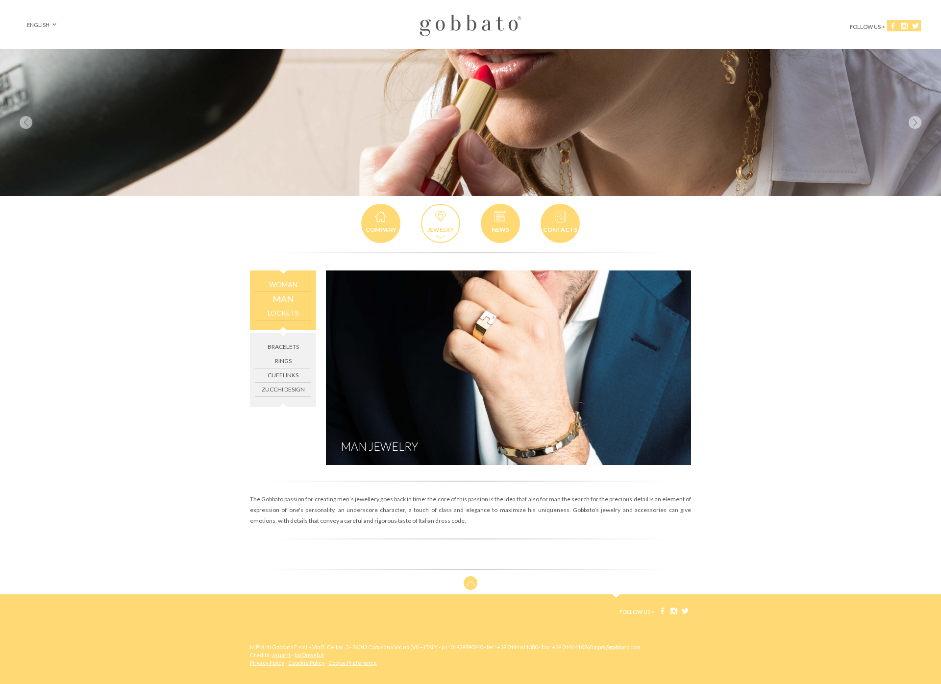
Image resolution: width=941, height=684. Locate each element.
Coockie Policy (306, 663)
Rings (283, 361)
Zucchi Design (283, 389)
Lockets (283, 313)
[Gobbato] (470, 36)
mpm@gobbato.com (617, 647)
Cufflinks (283, 375)
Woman (283, 284)
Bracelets (283, 346)
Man (283, 298)
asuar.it (281, 655)
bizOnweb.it (309, 655)
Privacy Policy (267, 663)
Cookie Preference (352, 663)
